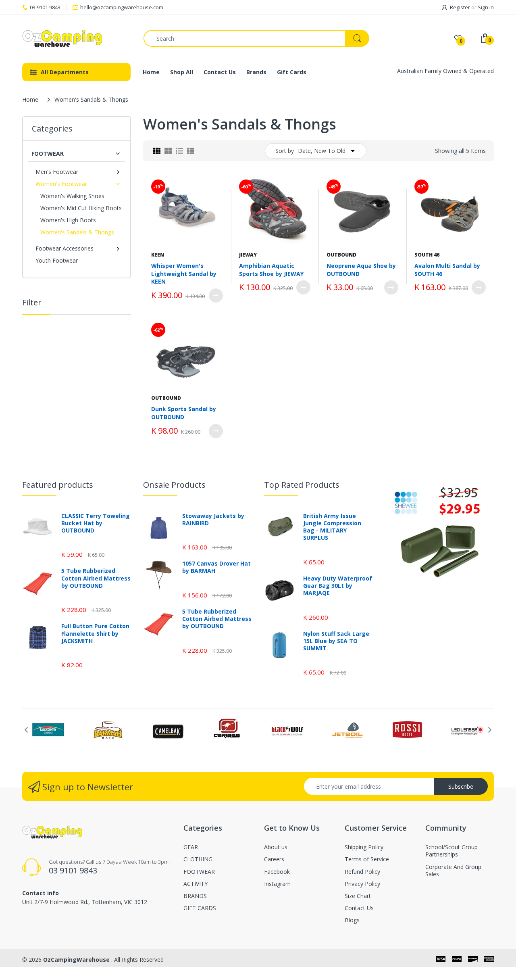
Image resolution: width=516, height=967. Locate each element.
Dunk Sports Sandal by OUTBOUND (183, 413)
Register (460, 7)
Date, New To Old (321, 151)
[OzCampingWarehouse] (76, 38)
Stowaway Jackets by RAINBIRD (213, 519)
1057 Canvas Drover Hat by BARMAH (216, 567)
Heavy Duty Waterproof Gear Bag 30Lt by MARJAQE (337, 586)
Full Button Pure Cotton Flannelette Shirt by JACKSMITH (95, 633)
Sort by (284, 151)
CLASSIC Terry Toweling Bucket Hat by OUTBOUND (95, 523)
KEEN (157, 254)
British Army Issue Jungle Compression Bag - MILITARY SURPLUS (332, 527)
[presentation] (26, 730)
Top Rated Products (301, 484)
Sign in (486, 7)
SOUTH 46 (426, 254)
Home (30, 99)
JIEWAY (248, 254)
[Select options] (216, 295)
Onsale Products (174, 484)
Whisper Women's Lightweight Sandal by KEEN (183, 273)
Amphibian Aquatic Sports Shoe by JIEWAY (271, 270)
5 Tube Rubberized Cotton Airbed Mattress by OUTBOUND (96, 578)
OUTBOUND (341, 254)
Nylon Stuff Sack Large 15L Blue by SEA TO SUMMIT (336, 641)
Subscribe (460, 786)
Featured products (57, 484)
